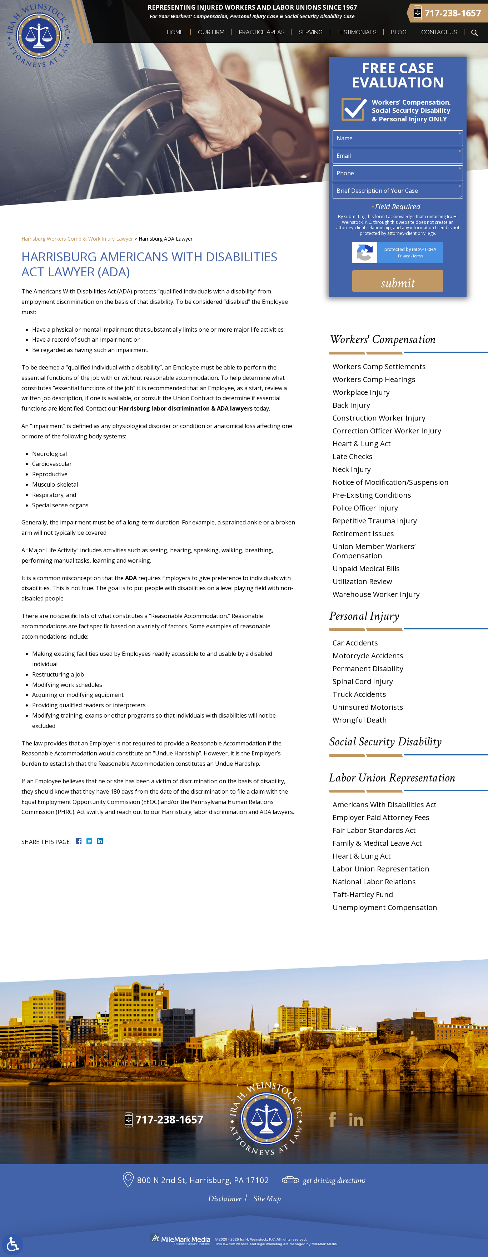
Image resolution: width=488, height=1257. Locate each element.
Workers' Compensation (382, 339)
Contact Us (439, 32)
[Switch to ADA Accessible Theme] (12, 1244)
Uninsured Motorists (368, 707)
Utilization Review (362, 581)
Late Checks (353, 456)
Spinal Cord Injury (363, 681)
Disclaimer (224, 1198)
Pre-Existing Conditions (372, 495)
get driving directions (334, 1180)
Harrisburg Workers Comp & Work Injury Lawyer (77, 238)
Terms (418, 256)
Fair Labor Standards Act (374, 830)
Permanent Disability (368, 668)
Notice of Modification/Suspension (391, 482)
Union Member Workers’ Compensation (374, 551)
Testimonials (356, 32)
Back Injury (351, 405)
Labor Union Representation (392, 778)
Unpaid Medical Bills (366, 568)
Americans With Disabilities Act (385, 804)
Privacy (404, 256)
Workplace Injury (361, 392)
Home (175, 32)
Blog (399, 32)
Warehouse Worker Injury (376, 594)
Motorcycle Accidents (368, 655)
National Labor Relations (374, 881)
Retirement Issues (363, 533)
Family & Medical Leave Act (377, 843)
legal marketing (269, 1244)
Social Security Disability (385, 742)
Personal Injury (364, 616)
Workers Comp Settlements (379, 366)
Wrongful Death (360, 720)
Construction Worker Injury (379, 418)
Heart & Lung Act (362, 443)
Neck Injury (352, 469)
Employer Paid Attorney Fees (381, 817)
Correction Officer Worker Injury (387, 431)
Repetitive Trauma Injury (375, 521)
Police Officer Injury (365, 508)
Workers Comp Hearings (374, 379)
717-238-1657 (169, 1119)
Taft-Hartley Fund (363, 894)
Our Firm (211, 32)
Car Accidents (355, 643)
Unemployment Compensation (385, 907)
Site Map (266, 1198)
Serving (311, 32)
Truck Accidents (359, 694)
